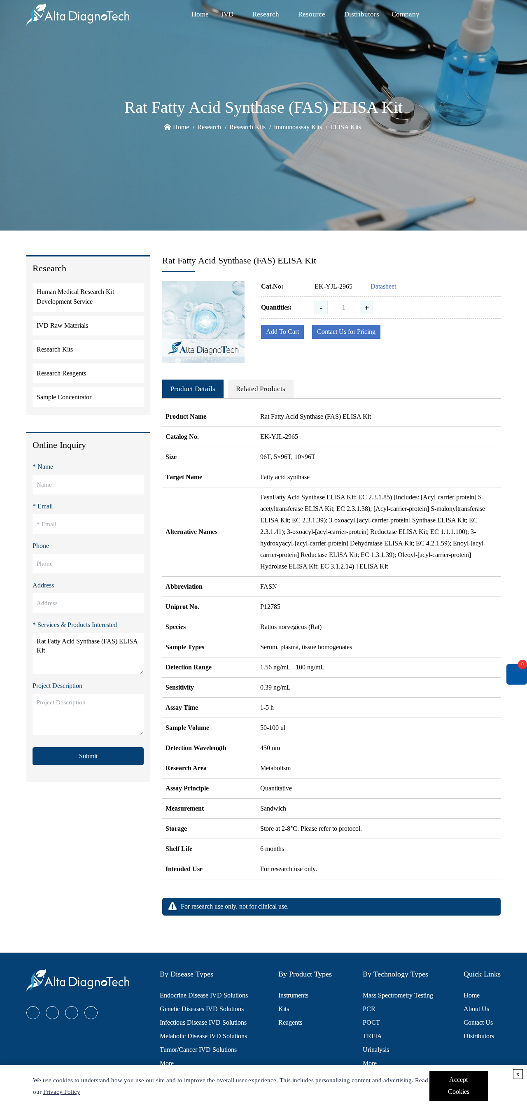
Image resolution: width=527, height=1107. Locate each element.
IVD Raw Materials (62, 325)
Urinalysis (376, 1049)
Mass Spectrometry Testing (398, 995)
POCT (371, 1022)
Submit (88, 756)
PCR (369, 1008)
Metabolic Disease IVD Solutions (203, 1035)
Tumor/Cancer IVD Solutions (198, 1049)
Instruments (293, 995)
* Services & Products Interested (75, 624)
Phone (41, 545)
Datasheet (383, 286)
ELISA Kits (345, 127)
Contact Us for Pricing (346, 331)
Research (265, 14)
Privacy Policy (61, 1091)
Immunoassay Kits (298, 127)
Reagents (290, 1022)
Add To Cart (282, 331)
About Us (476, 1008)
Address (43, 585)
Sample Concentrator (64, 397)
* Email (43, 506)
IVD (227, 14)
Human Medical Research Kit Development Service (75, 296)
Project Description (57, 685)
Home (200, 14)
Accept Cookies (458, 1085)
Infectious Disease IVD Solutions (203, 1022)
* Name (43, 466)
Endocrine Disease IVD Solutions (204, 995)
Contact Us (478, 1022)
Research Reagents (61, 373)
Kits (283, 1008)
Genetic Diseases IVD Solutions (202, 1008)
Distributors (361, 14)
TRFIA (372, 1035)
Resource (311, 14)
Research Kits (247, 127)
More (167, 1063)
